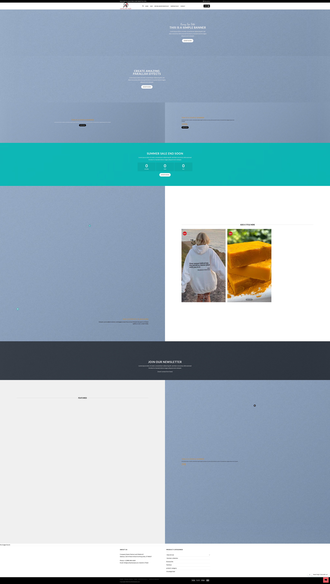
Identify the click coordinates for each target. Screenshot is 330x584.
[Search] (143, 6)
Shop (151, 6)
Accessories (169, 561)
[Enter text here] (255, 406)
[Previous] (178, 266)
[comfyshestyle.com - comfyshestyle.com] (129, 6)
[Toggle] (209, 555)
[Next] (274, 266)
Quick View (203, 299)
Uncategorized (170, 571)
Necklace (169, 565)
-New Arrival (170, 555)
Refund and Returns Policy (162, 6)
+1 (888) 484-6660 (130, 560)
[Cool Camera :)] (17, 309)
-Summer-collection (172, 558)
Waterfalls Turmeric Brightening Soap (249, 295)
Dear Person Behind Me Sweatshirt (203, 295)
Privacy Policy (128, 579)
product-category (171, 568)
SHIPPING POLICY (175, 6)
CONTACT (183, 6)
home (146, 6)
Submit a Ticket (143, 563)
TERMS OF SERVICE (154, 579)
